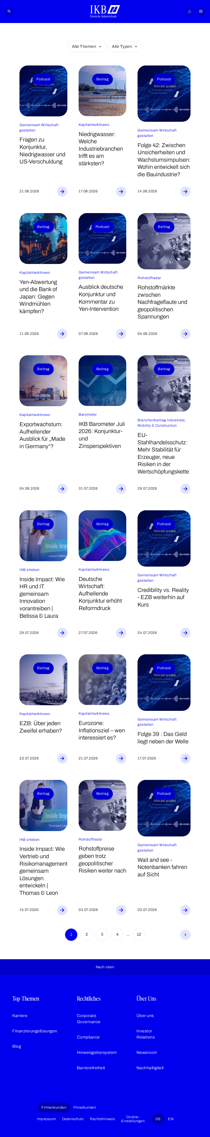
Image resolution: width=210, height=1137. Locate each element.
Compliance (88, 1037)
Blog (16, 1046)
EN (170, 1119)
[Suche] (9, 11)
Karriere (19, 1015)
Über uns (145, 1015)
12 (139, 934)
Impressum (46, 1119)
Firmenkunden (53, 1107)
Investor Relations (145, 1034)
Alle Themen (84, 46)
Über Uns (146, 999)
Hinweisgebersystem (97, 1052)
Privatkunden (85, 1107)
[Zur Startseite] (105, 11)
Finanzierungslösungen (34, 1031)
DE (158, 1119)
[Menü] (201, 11)
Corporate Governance (89, 1018)
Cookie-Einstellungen (133, 1119)
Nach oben (105, 967)
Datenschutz (73, 1119)
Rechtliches (89, 999)
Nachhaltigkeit (150, 1068)
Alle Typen (122, 46)
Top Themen (25, 999)
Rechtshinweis (102, 1119)
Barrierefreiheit (91, 1068)
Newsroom (146, 1052)
